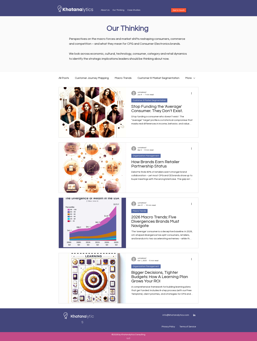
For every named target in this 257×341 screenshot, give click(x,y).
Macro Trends (123, 78)
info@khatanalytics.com (176, 315)
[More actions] (192, 93)
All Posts (64, 78)
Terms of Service (187, 327)
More (188, 78)
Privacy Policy (168, 327)
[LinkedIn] (194, 315)
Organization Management (146, 156)
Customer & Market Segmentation (158, 78)
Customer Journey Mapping (92, 78)
